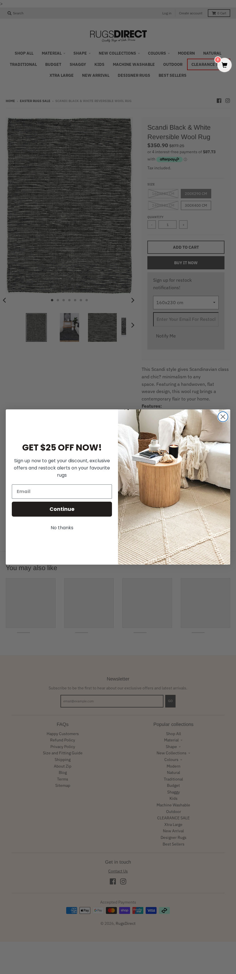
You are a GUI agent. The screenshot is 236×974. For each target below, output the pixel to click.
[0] (224, 65)
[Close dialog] (223, 417)
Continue (62, 509)
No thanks (62, 527)
